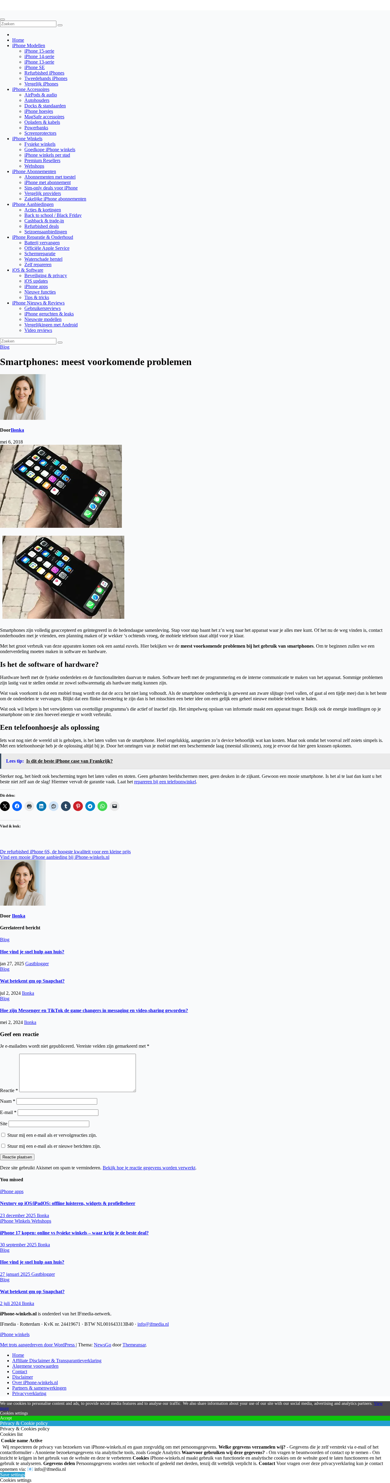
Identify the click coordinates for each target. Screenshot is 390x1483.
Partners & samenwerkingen (39, 1388)
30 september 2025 (19, 1244)
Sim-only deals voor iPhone (51, 187)
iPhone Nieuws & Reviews (38, 302)
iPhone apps (36, 286)
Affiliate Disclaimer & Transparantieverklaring (56, 1360)
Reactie (9, 1090)
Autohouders (36, 100)
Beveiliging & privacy (45, 275)
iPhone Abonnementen (34, 171)
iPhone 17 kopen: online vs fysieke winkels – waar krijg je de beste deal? (74, 1232)
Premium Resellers (42, 160)
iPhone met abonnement (47, 182)
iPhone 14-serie (39, 56)
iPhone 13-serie (39, 61)
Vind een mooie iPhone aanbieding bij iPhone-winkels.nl (54, 857)
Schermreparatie (39, 253)
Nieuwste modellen (43, 319)
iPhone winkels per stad (47, 155)
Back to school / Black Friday (53, 215)
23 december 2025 (18, 1215)
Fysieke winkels (39, 144)
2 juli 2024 (11, 1303)
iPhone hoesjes (38, 111)
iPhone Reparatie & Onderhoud (42, 237)
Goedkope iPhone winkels (49, 149)
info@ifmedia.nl (153, 1324)
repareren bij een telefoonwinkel (165, 781)
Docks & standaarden (45, 105)
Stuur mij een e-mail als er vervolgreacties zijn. (52, 1135)
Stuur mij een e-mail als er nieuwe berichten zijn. (54, 1146)
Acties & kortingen (42, 209)
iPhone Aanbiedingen (33, 204)
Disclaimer (22, 1377)
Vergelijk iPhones (41, 83)
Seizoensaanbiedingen (45, 231)
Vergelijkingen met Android (51, 324)
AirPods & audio (40, 94)
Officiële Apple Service (46, 248)
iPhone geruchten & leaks (49, 313)
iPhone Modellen (28, 45)
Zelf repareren (37, 264)
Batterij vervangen (42, 242)
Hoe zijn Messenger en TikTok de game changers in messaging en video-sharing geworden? (94, 1010)
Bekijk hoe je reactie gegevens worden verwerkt (149, 1167)
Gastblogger (37, 963)
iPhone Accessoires (30, 89)
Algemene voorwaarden (35, 1366)
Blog (4, 347)
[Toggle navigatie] (2, 19)
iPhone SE (34, 67)
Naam (7, 1101)
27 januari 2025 (15, 1274)
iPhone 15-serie (39, 51)
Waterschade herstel (43, 259)
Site (3, 1123)
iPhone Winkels (27, 138)
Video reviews (38, 330)
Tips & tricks (36, 297)
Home (18, 40)
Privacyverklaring (29, 1393)
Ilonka (17, 430)
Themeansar (134, 1344)
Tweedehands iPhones (45, 78)
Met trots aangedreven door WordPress (38, 1344)
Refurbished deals (41, 226)
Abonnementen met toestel (50, 176)
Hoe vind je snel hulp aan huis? (32, 951)
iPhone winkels (15, 7)
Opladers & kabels (42, 122)
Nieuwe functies (40, 291)
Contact (19, 1371)
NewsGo (102, 1344)
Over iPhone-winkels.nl (35, 1382)
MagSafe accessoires (44, 116)
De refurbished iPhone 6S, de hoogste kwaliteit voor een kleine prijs (65, 851)
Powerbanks (36, 127)
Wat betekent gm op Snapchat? (32, 980)
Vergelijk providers (42, 193)
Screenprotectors (40, 133)
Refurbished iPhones (44, 72)
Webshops (34, 166)
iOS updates (36, 281)
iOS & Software (27, 270)
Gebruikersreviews (42, 308)
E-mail (8, 1112)
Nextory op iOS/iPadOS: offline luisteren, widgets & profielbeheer (67, 1203)
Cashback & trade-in (44, 220)
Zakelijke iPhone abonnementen (55, 198)
